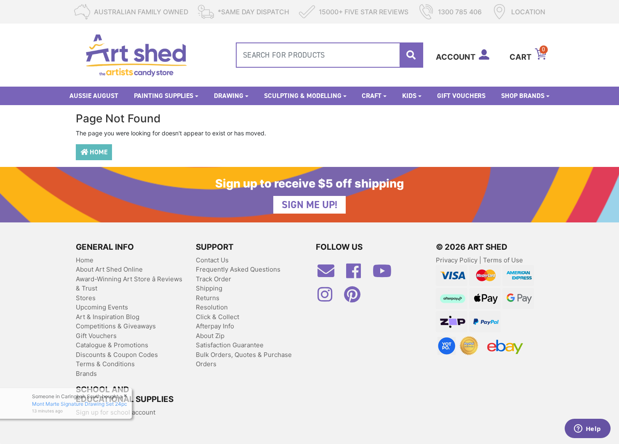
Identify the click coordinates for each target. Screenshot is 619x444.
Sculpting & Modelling (303, 95)
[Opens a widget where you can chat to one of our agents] (587, 429)
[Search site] (411, 55)
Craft (372, 95)
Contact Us (212, 260)
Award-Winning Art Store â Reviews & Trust (129, 284)
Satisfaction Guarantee (230, 345)
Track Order (213, 279)
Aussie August (93, 95)
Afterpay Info (215, 326)
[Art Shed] (136, 54)
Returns (207, 298)
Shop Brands (522, 95)
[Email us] (330, 274)
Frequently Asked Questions (238, 269)
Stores (86, 298)
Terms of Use (503, 260)
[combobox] (329, 55)
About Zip (210, 336)
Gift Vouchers (461, 95)
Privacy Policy (457, 260)
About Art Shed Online (109, 269)
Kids (409, 95)
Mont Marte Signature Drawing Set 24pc (81, 404)
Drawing (228, 95)
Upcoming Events (102, 307)
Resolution (212, 307)
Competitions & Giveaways (116, 326)
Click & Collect (217, 317)
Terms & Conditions (105, 364)
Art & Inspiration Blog (107, 317)
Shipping (209, 288)
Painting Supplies (163, 95)
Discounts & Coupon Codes (117, 355)
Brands (86, 374)
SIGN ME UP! (309, 204)
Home (97, 152)
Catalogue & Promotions (112, 345)
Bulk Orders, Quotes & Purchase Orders (244, 359)
